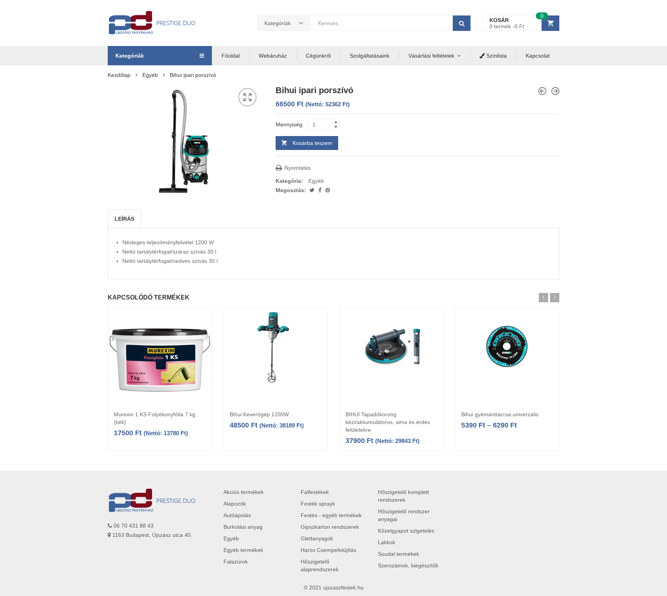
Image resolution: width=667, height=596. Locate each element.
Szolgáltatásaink (369, 56)
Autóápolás (237, 515)
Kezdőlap (119, 75)
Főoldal (231, 56)
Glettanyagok (317, 538)
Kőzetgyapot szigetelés (406, 531)
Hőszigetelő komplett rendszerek (403, 496)
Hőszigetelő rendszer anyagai (404, 515)
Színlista (496, 56)
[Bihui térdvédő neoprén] (555, 91)
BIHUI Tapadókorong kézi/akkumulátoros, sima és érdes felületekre (387, 422)
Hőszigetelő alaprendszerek (320, 565)
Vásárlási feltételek (431, 56)
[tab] (124, 218)
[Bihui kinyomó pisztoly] (542, 91)
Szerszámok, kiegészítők (408, 565)
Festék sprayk (318, 504)
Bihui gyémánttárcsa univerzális (499, 414)
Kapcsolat (538, 56)
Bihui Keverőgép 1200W (259, 414)
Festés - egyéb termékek (331, 515)
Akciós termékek (243, 492)
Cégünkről (318, 56)
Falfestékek (315, 492)
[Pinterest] (327, 190)
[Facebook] (320, 190)
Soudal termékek (398, 554)
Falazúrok (235, 562)
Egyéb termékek (243, 550)
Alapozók (234, 504)
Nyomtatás (297, 168)
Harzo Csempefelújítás (328, 550)
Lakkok (386, 542)
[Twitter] (312, 190)
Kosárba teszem (312, 143)
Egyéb (150, 75)
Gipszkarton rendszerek (330, 527)
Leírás (124, 219)
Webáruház (273, 56)
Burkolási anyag (242, 527)
